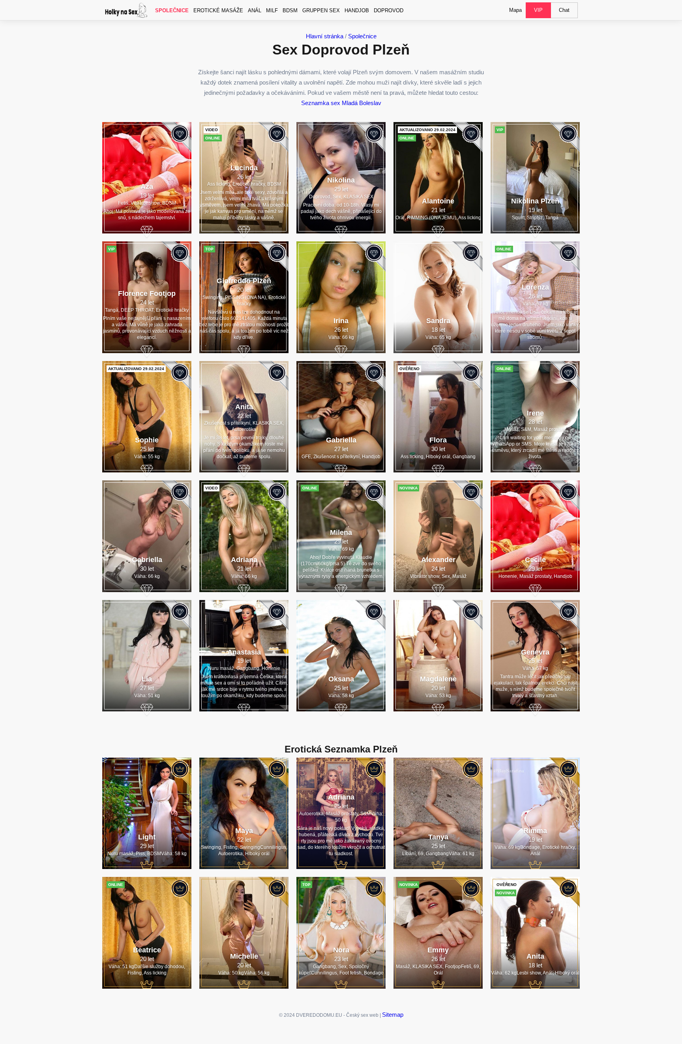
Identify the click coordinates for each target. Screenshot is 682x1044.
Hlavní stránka (324, 36)
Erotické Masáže (218, 10)
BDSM (290, 10)
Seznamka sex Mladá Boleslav (341, 103)
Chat (564, 10)
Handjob (357, 10)
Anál (254, 10)
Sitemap (392, 1014)
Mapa (515, 10)
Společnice (172, 10)
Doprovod (388, 10)
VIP (538, 10)
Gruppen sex (321, 10)
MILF (272, 10)
